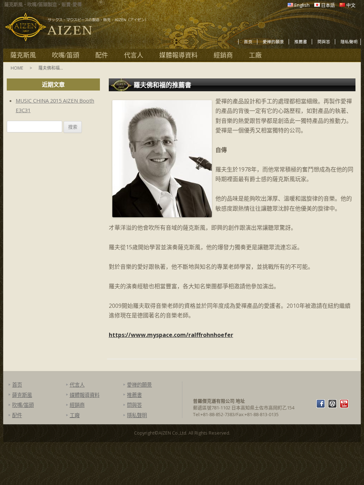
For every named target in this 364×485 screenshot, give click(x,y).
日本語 (328, 5)
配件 (101, 55)
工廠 (255, 55)
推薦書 (300, 41)
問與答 (323, 41)
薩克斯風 (23, 55)
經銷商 (223, 55)
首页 (248, 41)
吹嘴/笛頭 (65, 55)
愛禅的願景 (273, 41)
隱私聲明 (349, 41)
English (302, 5)
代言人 (133, 55)
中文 (350, 5)
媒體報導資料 (178, 55)
